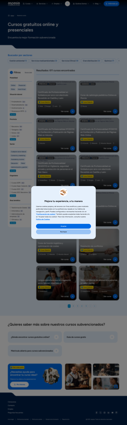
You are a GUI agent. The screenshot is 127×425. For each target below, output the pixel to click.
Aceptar (63, 226)
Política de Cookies (43, 219)
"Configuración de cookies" (46, 214)
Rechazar (63, 232)
